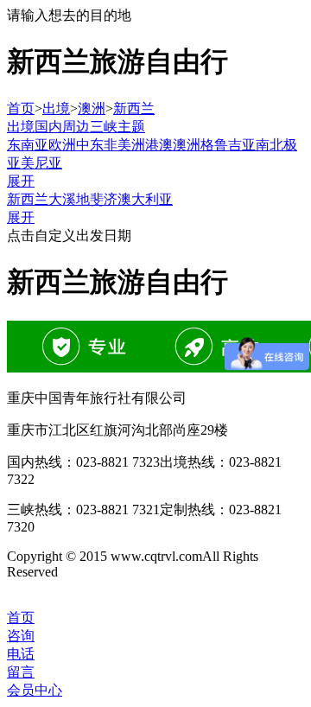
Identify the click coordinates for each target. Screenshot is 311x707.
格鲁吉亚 (228, 144)
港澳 (159, 144)
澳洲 (91, 108)
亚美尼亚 (34, 163)
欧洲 (62, 144)
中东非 (96, 144)
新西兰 (134, 108)
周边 (76, 126)
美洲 (131, 144)
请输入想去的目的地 (69, 15)
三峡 (103, 126)
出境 (56, 108)
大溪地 (69, 199)
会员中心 (34, 690)
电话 (21, 653)
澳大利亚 (145, 199)
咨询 (21, 635)
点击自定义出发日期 (69, 235)
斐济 (103, 199)
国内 (48, 126)
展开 (21, 181)
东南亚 (27, 144)
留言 (21, 672)
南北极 (276, 144)
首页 (21, 108)
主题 (131, 126)
